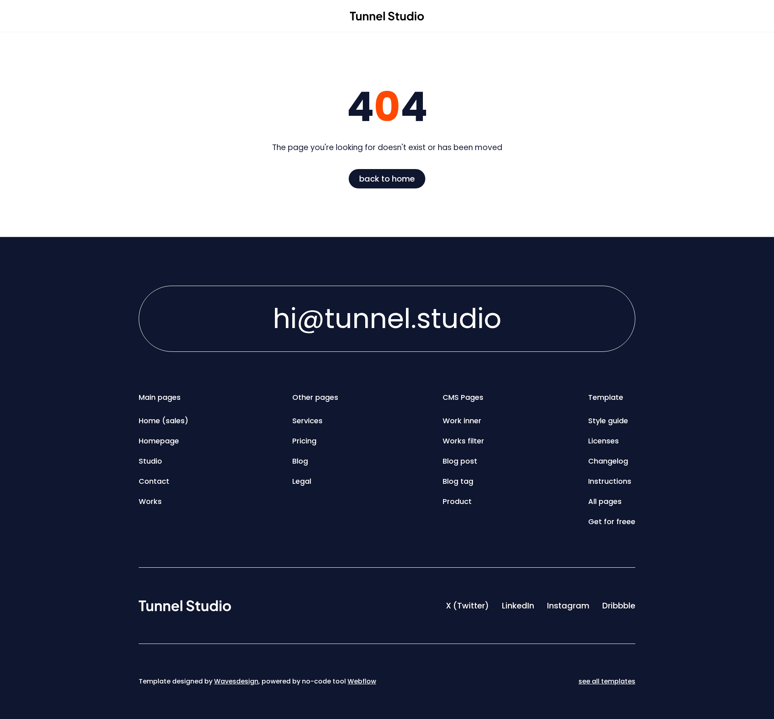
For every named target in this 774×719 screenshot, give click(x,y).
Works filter (463, 441)
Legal (301, 481)
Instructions (609, 481)
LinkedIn (518, 605)
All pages (605, 501)
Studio (150, 461)
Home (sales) (163, 421)
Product (457, 501)
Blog (300, 461)
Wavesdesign (236, 681)
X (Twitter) (467, 605)
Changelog (608, 461)
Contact (154, 481)
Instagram (568, 605)
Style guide (608, 421)
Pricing (304, 441)
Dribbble (618, 605)
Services (307, 421)
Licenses (603, 441)
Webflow (361, 681)
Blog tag (458, 481)
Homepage (159, 441)
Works (150, 501)
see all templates (606, 681)
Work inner (462, 421)
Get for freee (611, 521)
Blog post (460, 461)
